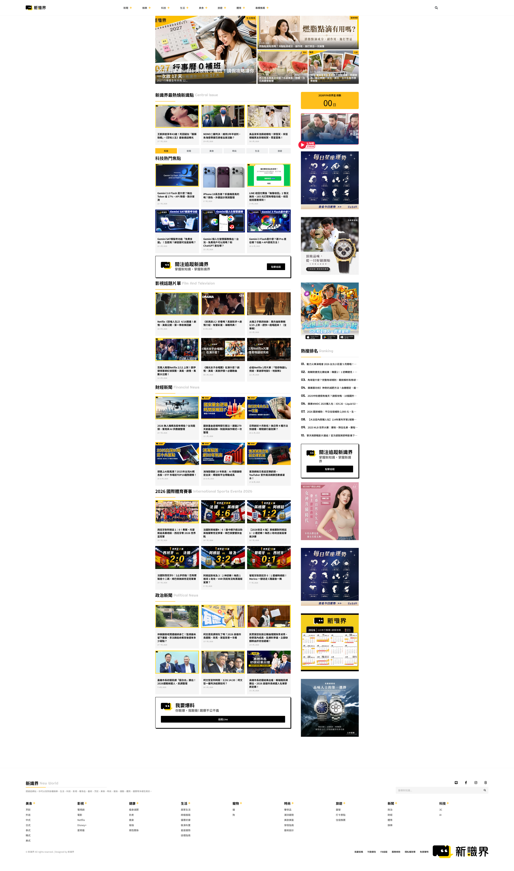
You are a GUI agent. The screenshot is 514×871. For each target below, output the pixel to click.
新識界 (32, 783)
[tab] (166, 151)
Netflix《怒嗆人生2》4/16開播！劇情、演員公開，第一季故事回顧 (176, 323)
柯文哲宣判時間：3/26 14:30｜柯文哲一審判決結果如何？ (222, 681)
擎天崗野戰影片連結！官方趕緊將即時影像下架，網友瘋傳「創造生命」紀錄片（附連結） (354, 435)
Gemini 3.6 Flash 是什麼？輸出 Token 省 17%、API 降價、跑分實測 (175, 196)
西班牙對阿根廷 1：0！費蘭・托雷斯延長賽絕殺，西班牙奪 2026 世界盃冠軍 (176, 533)
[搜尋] (484, 790)
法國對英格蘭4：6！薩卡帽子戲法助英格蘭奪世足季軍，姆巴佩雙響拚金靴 (222, 533)
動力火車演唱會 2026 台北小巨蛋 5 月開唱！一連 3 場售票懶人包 (341, 364)
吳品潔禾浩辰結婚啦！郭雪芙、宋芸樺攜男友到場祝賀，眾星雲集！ (268, 135)
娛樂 (144, 7)
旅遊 (220, 7)
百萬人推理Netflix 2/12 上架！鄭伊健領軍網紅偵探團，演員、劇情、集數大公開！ (176, 371)
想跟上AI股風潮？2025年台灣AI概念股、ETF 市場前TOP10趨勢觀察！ (177, 473)
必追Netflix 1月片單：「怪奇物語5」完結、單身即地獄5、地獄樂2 (268, 369)
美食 (201, 7)
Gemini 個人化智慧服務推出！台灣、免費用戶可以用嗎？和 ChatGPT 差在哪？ (221, 242)
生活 (182, 7)
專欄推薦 (260, 7)
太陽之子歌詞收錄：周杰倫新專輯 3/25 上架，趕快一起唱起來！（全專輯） (267, 325)
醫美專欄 (354, 17)
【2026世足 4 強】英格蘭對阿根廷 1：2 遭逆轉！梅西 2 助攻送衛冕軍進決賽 (268, 533)
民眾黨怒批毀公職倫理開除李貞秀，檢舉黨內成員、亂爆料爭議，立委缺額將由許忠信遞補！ (268, 637)
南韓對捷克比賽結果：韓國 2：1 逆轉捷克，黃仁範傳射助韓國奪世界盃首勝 (347, 372)
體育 (239, 7)
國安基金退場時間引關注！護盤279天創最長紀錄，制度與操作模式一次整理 (222, 429)
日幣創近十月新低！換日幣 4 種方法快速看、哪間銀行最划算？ (268, 427)
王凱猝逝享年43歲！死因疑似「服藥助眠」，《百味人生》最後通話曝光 (176, 135)
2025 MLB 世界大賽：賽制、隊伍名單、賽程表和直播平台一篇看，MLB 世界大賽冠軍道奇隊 (357, 427)
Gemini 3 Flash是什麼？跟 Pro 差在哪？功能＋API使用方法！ (267, 240)
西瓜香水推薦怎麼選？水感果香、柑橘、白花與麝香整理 (282, 79)
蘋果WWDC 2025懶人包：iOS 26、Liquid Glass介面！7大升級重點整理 (346, 403)
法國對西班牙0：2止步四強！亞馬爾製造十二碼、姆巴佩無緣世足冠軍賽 (176, 576)
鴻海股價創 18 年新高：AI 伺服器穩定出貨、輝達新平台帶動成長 (222, 473)
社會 (356, 52)
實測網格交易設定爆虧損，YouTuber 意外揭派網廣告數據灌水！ (267, 475)
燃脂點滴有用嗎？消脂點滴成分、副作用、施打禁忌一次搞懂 (291, 46)
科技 (163, 7)
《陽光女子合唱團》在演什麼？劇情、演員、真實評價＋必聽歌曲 (221, 369)
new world (49, 783)
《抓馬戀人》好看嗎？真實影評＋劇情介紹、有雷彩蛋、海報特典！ (222, 323)
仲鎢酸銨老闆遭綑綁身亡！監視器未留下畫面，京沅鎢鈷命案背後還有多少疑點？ (176, 637)
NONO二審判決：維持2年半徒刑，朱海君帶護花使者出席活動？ (222, 135)
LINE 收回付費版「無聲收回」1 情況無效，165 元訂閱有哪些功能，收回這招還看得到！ (268, 196)
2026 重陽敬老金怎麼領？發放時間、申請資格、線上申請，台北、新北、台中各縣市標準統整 (333, 77)
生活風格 (250, 18)
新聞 (125, 7)
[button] (436, 7)
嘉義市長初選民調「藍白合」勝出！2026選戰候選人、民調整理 (176, 681)
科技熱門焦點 (168, 158)
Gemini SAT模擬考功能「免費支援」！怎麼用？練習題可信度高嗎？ (176, 240)
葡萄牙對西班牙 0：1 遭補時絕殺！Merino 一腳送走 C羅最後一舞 (268, 577)
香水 (305, 52)
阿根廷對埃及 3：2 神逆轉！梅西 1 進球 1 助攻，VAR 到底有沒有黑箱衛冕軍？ (222, 579)
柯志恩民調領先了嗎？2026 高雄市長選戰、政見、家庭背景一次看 (222, 635)
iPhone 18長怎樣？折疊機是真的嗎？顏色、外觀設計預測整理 (221, 195)
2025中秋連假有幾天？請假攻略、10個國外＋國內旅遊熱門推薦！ (342, 395)
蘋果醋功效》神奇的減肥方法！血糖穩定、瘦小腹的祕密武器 (340, 387)
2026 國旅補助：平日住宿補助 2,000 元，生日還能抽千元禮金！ (341, 411)
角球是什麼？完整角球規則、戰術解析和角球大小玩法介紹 (338, 380)
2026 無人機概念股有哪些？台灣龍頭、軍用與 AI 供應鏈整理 (176, 427)
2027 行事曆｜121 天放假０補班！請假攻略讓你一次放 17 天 (205, 73)
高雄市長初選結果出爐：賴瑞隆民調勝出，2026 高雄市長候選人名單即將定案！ (268, 683)
